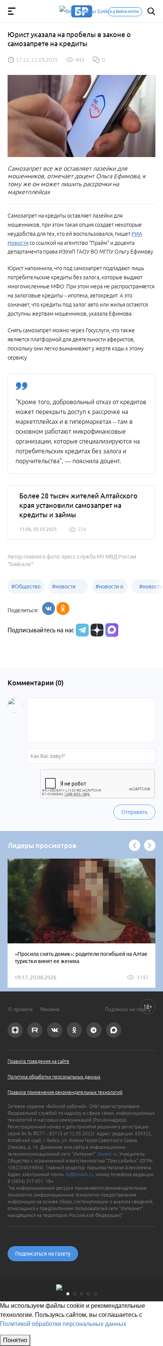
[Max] (111, 630)
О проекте (20, 1009)
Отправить (134, 812)
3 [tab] (81, 1293)
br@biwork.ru (79, 1174)
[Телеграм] (81, 630)
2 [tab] (74, 1293)
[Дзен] (96, 630)
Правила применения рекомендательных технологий (65, 1092)
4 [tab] (88, 1293)
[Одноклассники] (62, 608)
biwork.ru (107, 1153)
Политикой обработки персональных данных (63, 1324)
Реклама (50, 1009)
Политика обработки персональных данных (54, 1076)
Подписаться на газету (43, 1254)
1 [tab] (67, 1293)
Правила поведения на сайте (38, 1061)
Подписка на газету (128, 1009)
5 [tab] (95, 1293)
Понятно (15, 1340)
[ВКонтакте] (48, 608)
